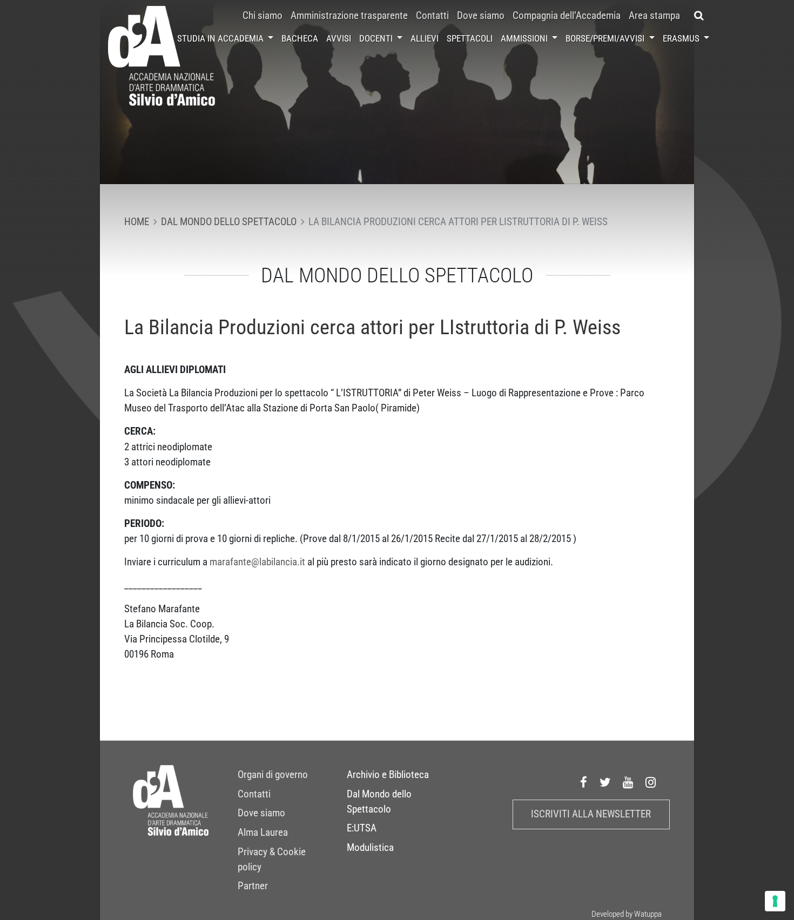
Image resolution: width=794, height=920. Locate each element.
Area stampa (654, 16)
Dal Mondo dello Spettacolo (379, 801)
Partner (253, 886)
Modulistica (370, 848)
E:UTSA (361, 828)
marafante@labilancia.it (257, 562)
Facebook (584, 782)
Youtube (628, 782)
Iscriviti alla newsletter (591, 814)
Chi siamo (262, 16)
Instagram (651, 782)
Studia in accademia (221, 38)
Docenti (377, 38)
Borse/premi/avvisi (606, 38)
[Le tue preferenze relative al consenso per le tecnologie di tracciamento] (775, 901)
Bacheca (299, 38)
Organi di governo (273, 775)
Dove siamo (480, 16)
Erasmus (682, 38)
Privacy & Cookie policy (272, 859)
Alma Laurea (263, 832)
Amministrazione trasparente (349, 16)
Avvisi (338, 38)
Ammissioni (525, 38)
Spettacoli (470, 38)
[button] (699, 15)
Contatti (432, 16)
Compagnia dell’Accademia (567, 16)
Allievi (425, 38)
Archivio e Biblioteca (388, 775)
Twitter (605, 782)
